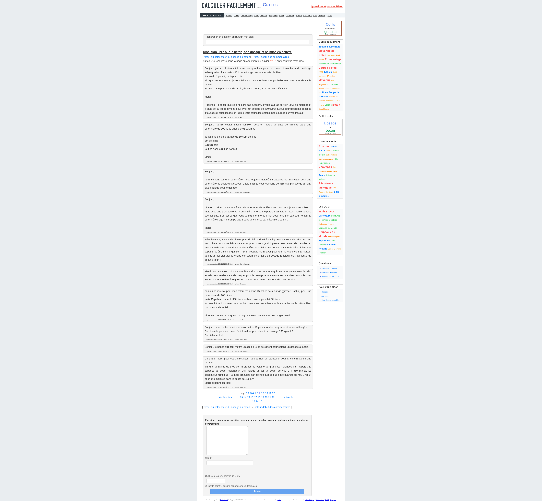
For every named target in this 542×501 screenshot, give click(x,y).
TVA (334, 188)
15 (248, 397)
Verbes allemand (334, 249)
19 (262, 397)
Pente (322, 175)
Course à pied (328, 67)
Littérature (324, 215)
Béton (281, 15)
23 (253, 401)
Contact (324, 292)
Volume (321, 15)
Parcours (290, 15)
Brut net (324, 146)
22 (273, 397)
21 (269, 397)
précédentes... (226, 397)
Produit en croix (325, 89)
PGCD (321, 72)
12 (273, 393)
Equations (324, 240)
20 (266, 397)
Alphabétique (309, 500)
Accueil (229, 15)
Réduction (331, 76)
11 (270, 393)
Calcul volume (331, 155)
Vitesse (263, 15)
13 (241, 397)
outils (279, 500)
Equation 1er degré (326, 192)
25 (260, 401)
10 (266, 393)
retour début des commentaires (271, 57)
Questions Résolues (329, 272)
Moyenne (273, 15)
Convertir (307, 15)
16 (252, 397)
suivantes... (290, 397)
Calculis (270, 4)
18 (259, 397)
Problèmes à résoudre (330, 277)
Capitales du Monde (328, 228)
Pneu (256, 15)
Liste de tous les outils (330, 300)
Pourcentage (247, 15)
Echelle (328, 72)
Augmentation (324, 84)
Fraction (322, 252)
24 (257, 401)
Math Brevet (326, 211)
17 (255, 397)
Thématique (320, 500)
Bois (334, 167)
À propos (325, 296)
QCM (329, 15)
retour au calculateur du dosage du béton (227, 57)
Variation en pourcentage (330, 63)
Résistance (331, 55)
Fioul (336, 159)
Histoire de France (326, 224)
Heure (299, 15)
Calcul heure (324, 109)
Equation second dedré (328, 171)
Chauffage (325, 166)
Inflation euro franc (329, 46)
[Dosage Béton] (330, 127)
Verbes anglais (334, 237)
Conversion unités (326, 159)
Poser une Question (329, 268)
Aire (315, 15)
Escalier (334, 84)
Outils (236, 15)
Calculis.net (224, 500)
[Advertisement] (257, 25)
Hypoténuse (324, 163)
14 (244, 397)
